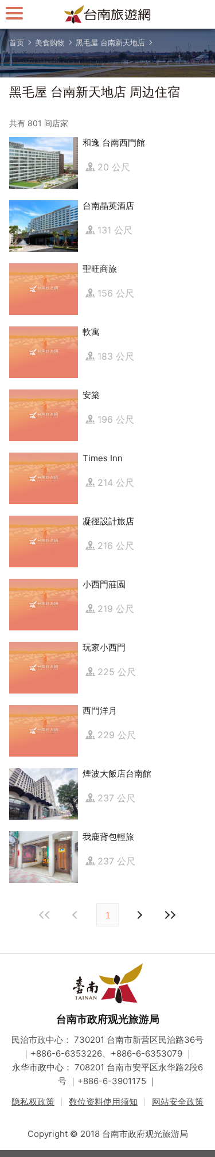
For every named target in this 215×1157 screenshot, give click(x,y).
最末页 (170, 914)
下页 (76, 914)
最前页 (45, 914)
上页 (139, 914)
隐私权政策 (32, 1101)
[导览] (14, 13)
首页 (16, 42)
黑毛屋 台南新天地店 (110, 42)
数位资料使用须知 (103, 1101)
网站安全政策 (178, 1101)
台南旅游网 (108, 14)
